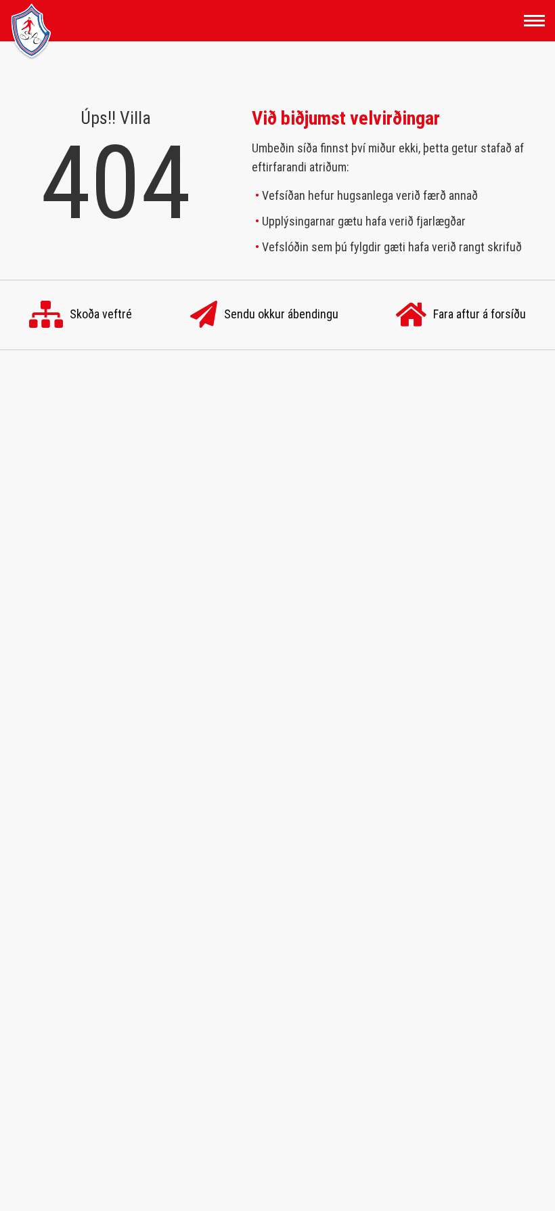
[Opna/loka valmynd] (534, 20)
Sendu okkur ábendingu (281, 314)
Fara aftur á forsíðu (479, 314)
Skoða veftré (101, 314)
